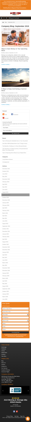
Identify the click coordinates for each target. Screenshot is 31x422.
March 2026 (5, 296)
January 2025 (5, 273)
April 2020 (4, 207)
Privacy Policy (10, 416)
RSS (6, 114)
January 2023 (5, 252)
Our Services (4, 368)
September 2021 (6, 226)
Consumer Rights (5, 371)
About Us (3, 362)
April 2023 (4, 254)
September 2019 (6, 194)
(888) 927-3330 (8, 382)
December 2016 (6, 179)
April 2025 (4, 281)
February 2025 (5, 275)
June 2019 (4, 189)
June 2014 (4, 173)
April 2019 (4, 184)
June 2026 (4, 299)
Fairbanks (3, 349)
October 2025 (5, 291)
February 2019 (5, 181)
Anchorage (3, 347)
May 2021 (4, 218)
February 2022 (5, 236)
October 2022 (5, 244)
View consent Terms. (20, 336)
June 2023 (4, 260)
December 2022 (6, 249)
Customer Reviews (5, 370)
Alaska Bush (4, 352)
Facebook (16, 114)
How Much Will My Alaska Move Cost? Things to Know (14, 143)
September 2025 (6, 288)
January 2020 (5, 202)
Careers (3, 364)
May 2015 (4, 176)
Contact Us (3, 366)
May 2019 (4, 187)
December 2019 (6, 200)
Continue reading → (6, 64)
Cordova (3, 354)
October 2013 (5, 171)
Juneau (3, 350)
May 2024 (4, 265)
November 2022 (6, 247)
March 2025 (5, 278)
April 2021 (4, 215)
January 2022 (5, 234)
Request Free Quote (14, 18)
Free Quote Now (15, 332)
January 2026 (5, 294)
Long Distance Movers (7, 159)
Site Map (16, 416)
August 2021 (5, 223)
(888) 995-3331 (9, 380)
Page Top (22, 416)
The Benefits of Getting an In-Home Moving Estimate (14, 146)
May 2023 (4, 257)
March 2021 (5, 213)
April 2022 (4, 239)
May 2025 (4, 283)
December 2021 (6, 231)
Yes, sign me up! (15, 133)
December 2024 (6, 270)
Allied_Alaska (5, 52)
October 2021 (5, 228)
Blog (2, 360)
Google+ (7, 118)
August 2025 (5, 286)
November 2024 (6, 267)
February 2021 (5, 210)
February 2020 (5, 205)
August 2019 (5, 192)
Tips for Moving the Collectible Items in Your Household (15, 140)
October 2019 (5, 197)
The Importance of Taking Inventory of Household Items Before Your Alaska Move (15, 149)
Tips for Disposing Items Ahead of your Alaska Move (14, 152)
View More (3, 356)
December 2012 (6, 168)
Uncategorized (5, 162)
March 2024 (5, 262)
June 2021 (4, 221)
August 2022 (5, 241)
